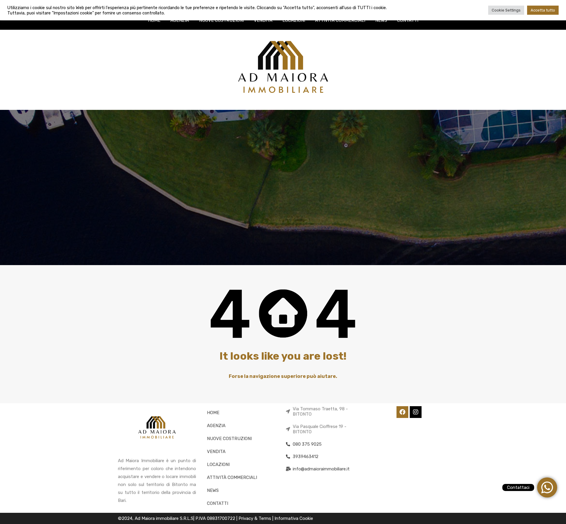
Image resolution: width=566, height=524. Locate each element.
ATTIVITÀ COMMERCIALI (340, 20)
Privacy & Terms (255, 518)
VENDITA (263, 20)
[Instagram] (416, 412)
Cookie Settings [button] (506, 10)
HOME (154, 20)
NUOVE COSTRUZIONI (221, 20)
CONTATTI (407, 20)
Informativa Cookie (293, 518)
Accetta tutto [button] (543, 10)
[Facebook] (402, 412)
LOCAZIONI (293, 20)
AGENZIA (179, 20)
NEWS (381, 20)
